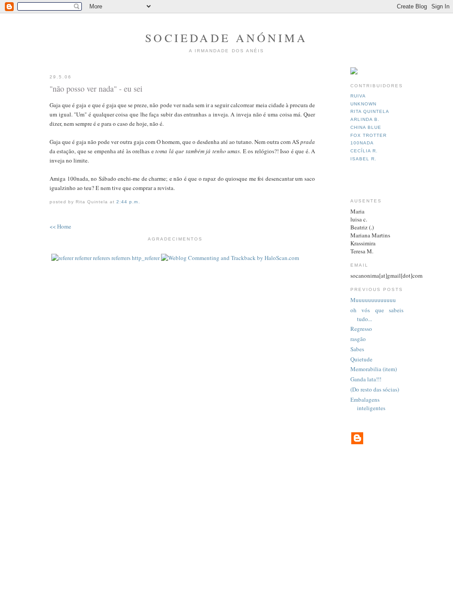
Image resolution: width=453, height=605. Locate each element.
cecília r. (364, 150)
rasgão (358, 339)
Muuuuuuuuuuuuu (373, 300)
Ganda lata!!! (365, 379)
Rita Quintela (369, 111)
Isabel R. (363, 158)
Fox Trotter (368, 135)
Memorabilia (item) (373, 369)
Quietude (361, 359)
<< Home (60, 226)
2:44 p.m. (128, 201)
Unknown (363, 103)
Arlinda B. (365, 119)
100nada (362, 142)
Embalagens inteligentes (367, 404)
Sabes (357, 349)
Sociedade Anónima (226, 37)
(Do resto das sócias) (374, 389)
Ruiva (358, 95)
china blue (365, 127)
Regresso (361, 329)
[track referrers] (105, 258)
